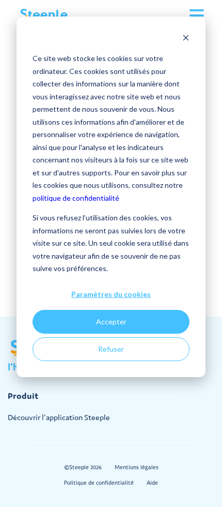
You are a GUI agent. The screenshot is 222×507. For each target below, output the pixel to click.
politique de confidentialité (76, 197)
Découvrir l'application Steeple (59, 417)
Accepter (111, 321)
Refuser (111, 349)
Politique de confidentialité (99, 482)
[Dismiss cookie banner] (185, 39)
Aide (152, 482)
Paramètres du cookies (111, 294)
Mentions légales (136, 467)
